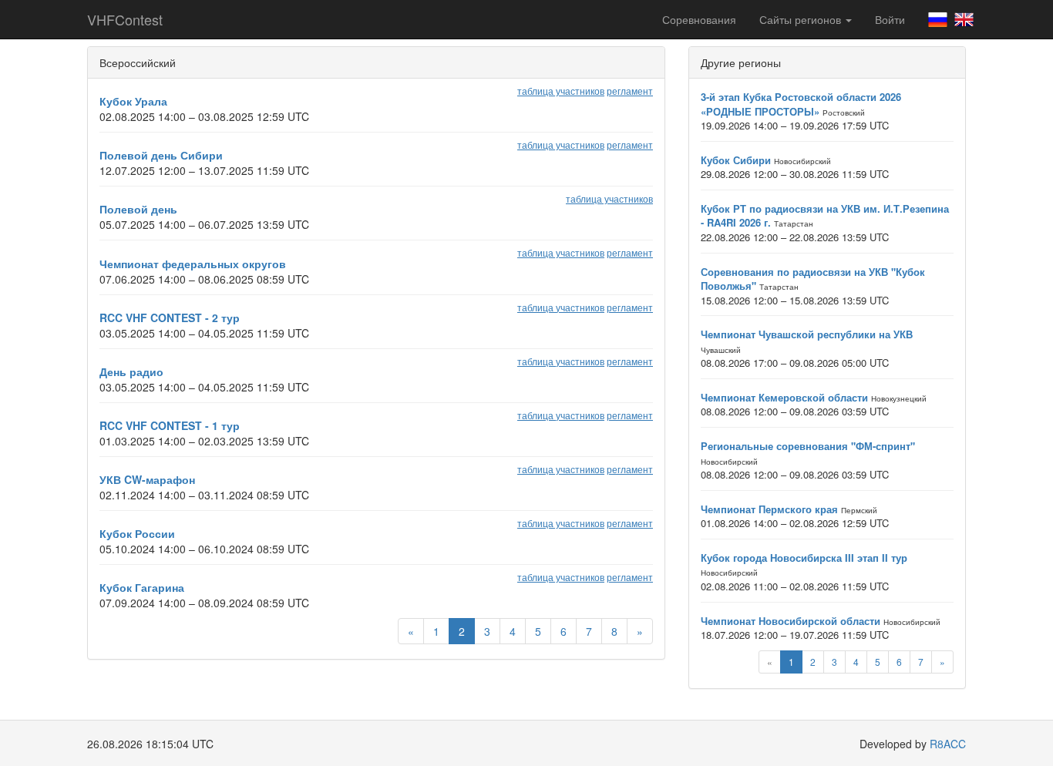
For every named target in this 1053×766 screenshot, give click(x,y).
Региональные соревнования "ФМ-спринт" (808, 445)
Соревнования (699, 19)
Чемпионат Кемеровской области (784, 397)
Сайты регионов (801, 19)
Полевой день (138, 209)
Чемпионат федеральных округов (192, 263)
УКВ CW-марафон (147, 479)
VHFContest (125, 19)
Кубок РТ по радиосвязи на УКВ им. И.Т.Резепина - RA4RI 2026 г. (825, 215)
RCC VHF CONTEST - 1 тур (169, 425)
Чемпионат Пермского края (769, 509)
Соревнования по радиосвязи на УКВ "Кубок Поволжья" (813, 279)
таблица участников (560, 90)
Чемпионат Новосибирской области (790, 620)
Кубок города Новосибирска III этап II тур (804, 557)
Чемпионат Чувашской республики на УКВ (807, 334)
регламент (630, 90)
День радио (131, 371)
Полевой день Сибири (161, 155)
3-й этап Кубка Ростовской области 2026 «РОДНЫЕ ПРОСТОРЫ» (801, 104)
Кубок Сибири (736, 160)
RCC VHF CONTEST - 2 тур (169, 317)
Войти (890, 19)
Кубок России (137, 533)
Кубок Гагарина (141, 587)
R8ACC (948, 743)
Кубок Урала (133, 101)
